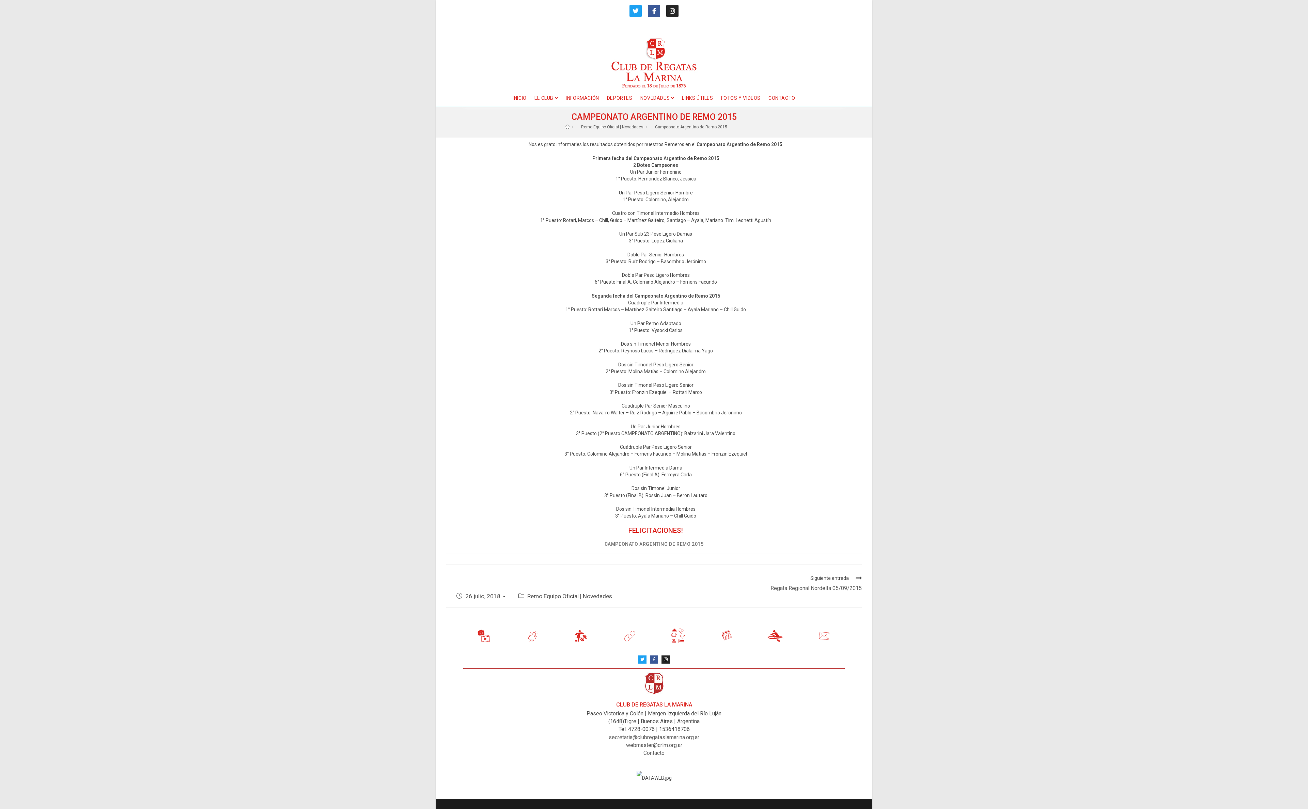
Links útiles (697, 98)
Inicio (520, 98)
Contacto (781, 98)
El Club (544, 98)
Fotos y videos (741, 98)
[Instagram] (672, 11)
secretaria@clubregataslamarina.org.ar (654, 737)
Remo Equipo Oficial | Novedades (569, 596)
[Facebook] (654, 11)
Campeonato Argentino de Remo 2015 (691, 127)
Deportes (620, 98)
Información (582, 98)
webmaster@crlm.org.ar (654, 745)
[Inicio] (567, 127)
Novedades (655, 98)
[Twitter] (635, 11)
